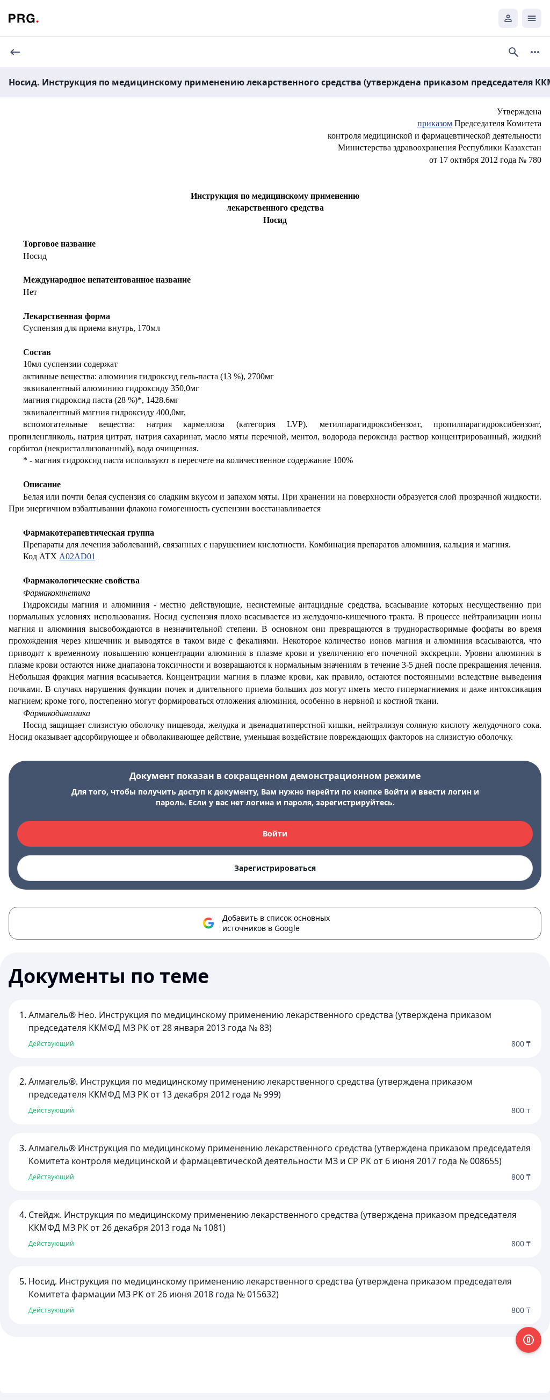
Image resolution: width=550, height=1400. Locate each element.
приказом (434, 123)
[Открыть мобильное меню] (531, 18)
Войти (275, 833)
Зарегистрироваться (275, 868)
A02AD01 (77, 556)
